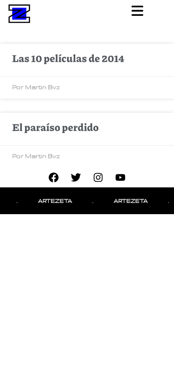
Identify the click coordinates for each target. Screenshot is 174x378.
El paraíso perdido (55, 127)
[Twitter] (76, 177)
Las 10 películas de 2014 (68, 58)
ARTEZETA (54, 200)
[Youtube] (120, 177)
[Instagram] (98, 177)
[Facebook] (54, 177)
